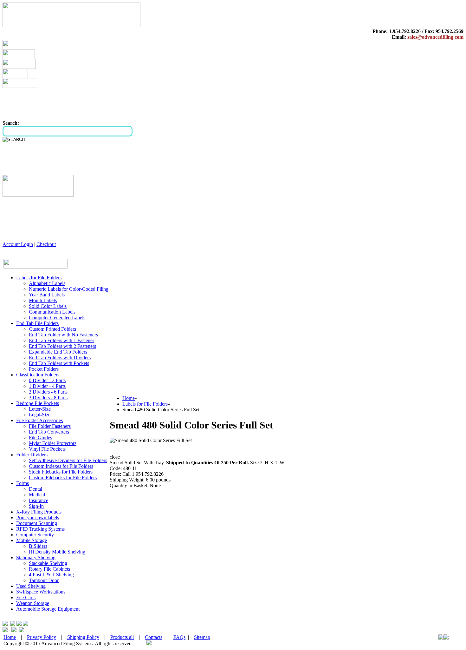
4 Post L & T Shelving (51, 574)
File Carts (26, 597)
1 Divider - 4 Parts (47, 386)
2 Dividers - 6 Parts (48, 392)
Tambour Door (44, 580)
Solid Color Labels (48, 306)
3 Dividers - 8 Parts (48, 397)
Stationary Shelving (35, 557)
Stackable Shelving (48, 563)
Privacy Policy (41, 637)
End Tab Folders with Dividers (60, 357)
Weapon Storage (32, 603)
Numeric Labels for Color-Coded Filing (68, 289)
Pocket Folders (44, 369)
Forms (22, 483)
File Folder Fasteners (50, 426)
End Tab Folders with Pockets (59, 363)
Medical (37, 494)
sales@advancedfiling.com (435, 37)
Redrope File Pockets (37, 403)
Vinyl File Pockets (47, 449)
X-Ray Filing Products (38, 511)
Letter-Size (40, 409)
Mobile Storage (31, 540)
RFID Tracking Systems (40, 529)
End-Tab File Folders (37, 323)
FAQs (179, 637)
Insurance (38, 500)
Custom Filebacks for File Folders (63, 477)
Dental (35, 489)
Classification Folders (37, 374)
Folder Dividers (32, 454)
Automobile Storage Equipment (48, 609)
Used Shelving (31, 586)
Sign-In (36, 506)
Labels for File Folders (38, 277)
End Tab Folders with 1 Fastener (61, 340)
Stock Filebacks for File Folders (61, 471)
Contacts (153, 637)
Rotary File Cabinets (49, 569)
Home (128, 398)
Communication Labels (52, 312)
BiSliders (38, 546)
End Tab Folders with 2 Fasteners (62, 346)
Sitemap (202, 637)
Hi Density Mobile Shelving (57, 551)
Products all (122, 637)
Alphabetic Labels (47, 283)
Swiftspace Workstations (40, 591)
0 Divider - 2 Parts (47, 380)
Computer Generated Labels (57, 317)
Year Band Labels (47, 294)
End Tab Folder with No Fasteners (63, 334)
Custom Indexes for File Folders (61, 466)
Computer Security (35, 534)
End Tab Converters (49, 431)
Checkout (46, 244)
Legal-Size (39, 414)
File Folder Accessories (39, 420)
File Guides (40, 437)
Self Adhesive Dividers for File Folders (68, 460)
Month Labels (43, 300)
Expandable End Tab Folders (58, 352)
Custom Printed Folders (52, 329)
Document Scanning (36, 523)
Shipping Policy (83, 637)
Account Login (18, 244)
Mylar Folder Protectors (52, 443)
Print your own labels (37, 517)
